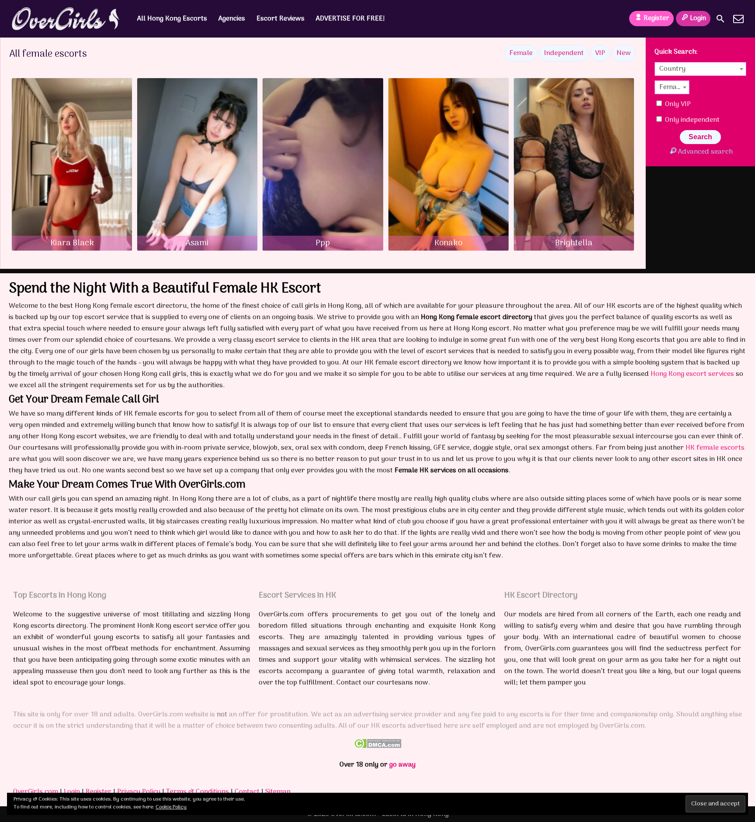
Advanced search (705, 152)
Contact (247, 792)
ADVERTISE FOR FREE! (350, 18)
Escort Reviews (280, 18)
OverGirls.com (35, 792)
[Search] (720, 19)
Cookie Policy (171, 807)
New (623, 53)
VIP (600, 53)
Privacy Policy (138, 792)
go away (402, 764)
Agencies (231, 18)
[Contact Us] (738, 19)
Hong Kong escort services (692, 374)
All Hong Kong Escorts (172, 18)
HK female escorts (715, 448)
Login (698, 18)
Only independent (691, 120)
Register (656, 18)
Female (521, 53)
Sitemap (278, 792)
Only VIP (677, 104)
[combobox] (700, 69)
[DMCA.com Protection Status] (378, 746)
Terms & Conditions (197, 792)
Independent (564, 53)
